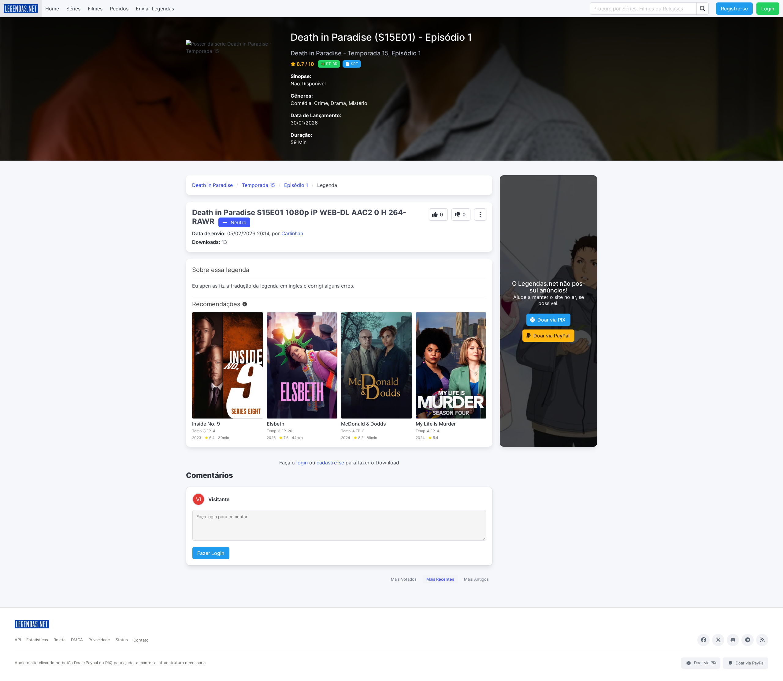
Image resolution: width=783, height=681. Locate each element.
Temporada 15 (258, 185)
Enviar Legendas (155, 9)
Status (122, 639)
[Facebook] (703, 640)
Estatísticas (37, 639)
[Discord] (733, 640)
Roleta (59, 639)
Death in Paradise (212, 185)
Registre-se (734, 9)
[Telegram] (747, 640)
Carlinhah (292, 233)
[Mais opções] (480, 214)
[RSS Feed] (762, 640)
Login (767, 9)
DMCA (77, 639)
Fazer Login (211, 553)
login (302, 463)
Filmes (95, 9)
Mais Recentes (440, 579)
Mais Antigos (476, 579)
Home (52, 9)
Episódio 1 (296, 185)
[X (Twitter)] (718, 640)
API (18, 639)
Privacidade (99, 639)
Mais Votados (404, 579)
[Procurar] (702, 8)
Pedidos (119, 9)
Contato (141, 640)
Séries (73, 9)
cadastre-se (330, 463)
